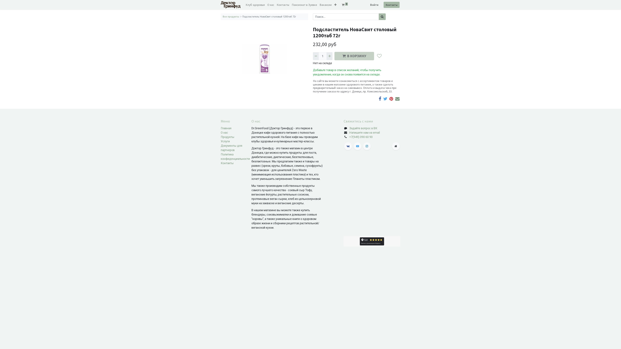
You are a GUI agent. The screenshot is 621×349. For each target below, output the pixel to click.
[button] (335, 4)
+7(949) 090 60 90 (361, 137)
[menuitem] (255, 4)
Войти (374, 5)
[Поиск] (382, 16)
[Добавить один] (329, 56)
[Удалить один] (316, 56)
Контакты (392, 4)
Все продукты (231, 16)
